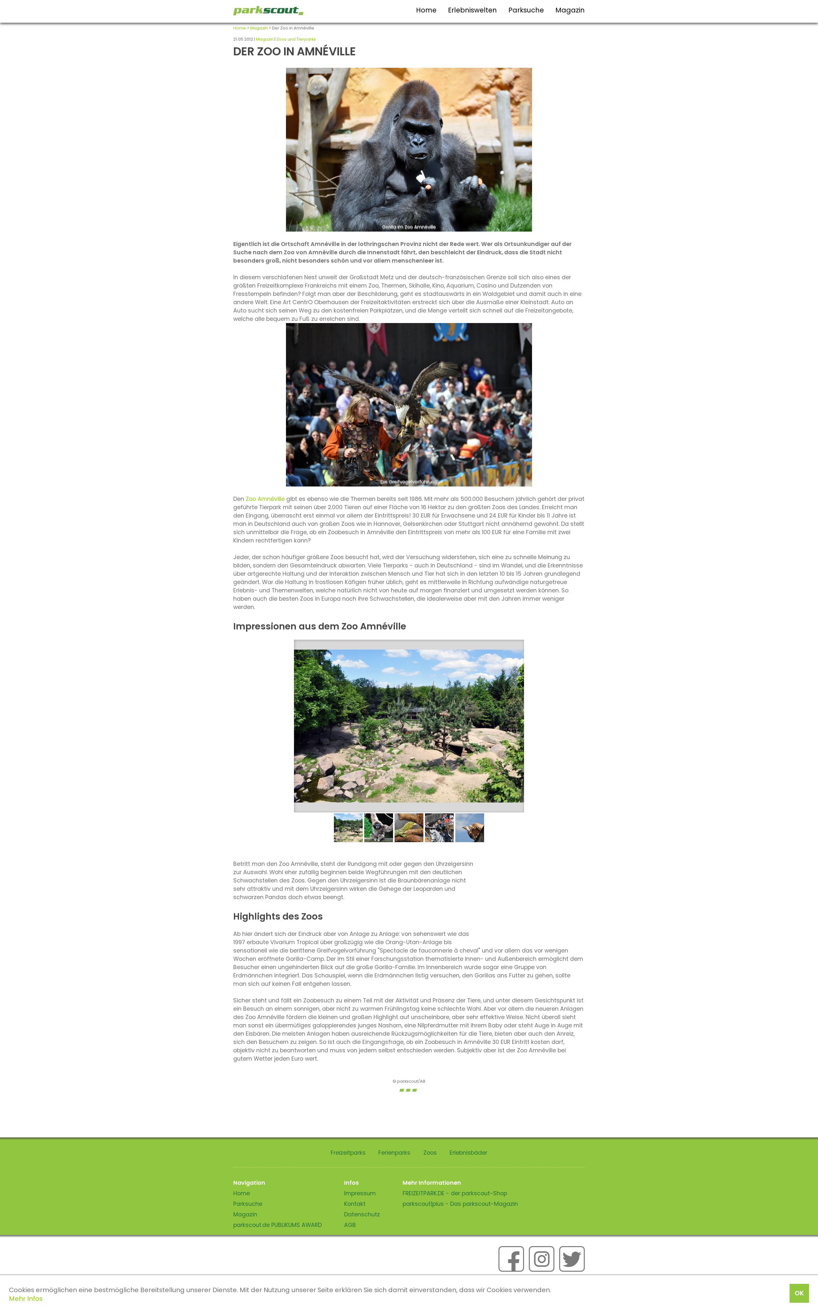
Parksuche (526, 10)
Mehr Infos (25, 1298)
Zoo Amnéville (265, 499)
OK (799, 1293)
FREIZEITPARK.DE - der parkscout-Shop (455, 1193)
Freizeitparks (348, 1153)
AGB (350, 1225)
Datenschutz (362, 1214)
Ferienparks (394, 1153)
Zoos (430, 1153)
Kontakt (355, 1204)
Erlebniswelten (472, 10)
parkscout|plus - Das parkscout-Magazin (460, 1204)
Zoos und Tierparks (296, 39)
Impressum (360, 1193)
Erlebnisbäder (468, 1153)
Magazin (570, 10)
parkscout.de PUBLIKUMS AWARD (277, 1225)
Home (426, 10)
